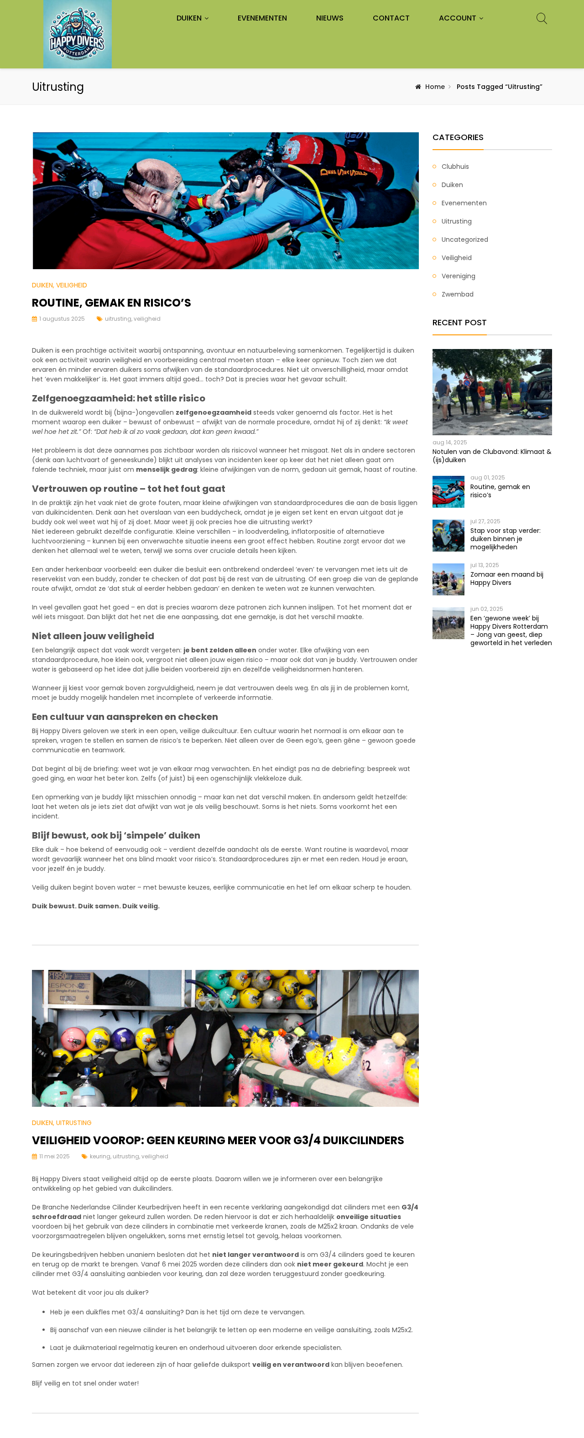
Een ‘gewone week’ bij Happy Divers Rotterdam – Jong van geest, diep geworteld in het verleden (511, 630)
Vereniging (458, 276)
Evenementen (262, 18)
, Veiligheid (70, 285)
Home (435, 86)
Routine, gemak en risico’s (111, 302)
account (457, 18)
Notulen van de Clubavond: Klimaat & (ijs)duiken (492, 456)
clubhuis (455, 166)
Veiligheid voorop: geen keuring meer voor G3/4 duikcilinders (218, 1140)
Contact (391, 18)
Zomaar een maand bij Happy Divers (506, 578)
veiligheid (147, 319)
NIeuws (330, 18)
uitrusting (118, 319)
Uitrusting (457, 221)
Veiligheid (457, 257)
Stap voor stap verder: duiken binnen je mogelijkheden (505, 538)
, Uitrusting (72, 1122)
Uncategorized (465, 239)
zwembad (458, 294)
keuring (100, 1156)
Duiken (189, 18)
